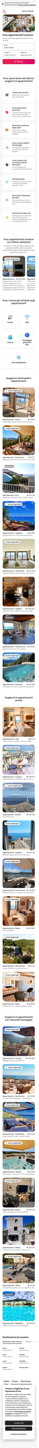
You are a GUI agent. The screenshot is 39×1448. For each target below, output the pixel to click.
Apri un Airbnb (27, 11)
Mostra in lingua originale (26, 5)
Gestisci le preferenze (18, 1434)
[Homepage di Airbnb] (4, 11)
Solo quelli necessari (19, 1429)
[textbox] (10, 55)
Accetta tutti (18, 1423)
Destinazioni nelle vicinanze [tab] (12, 1342)
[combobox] (18, 47)
